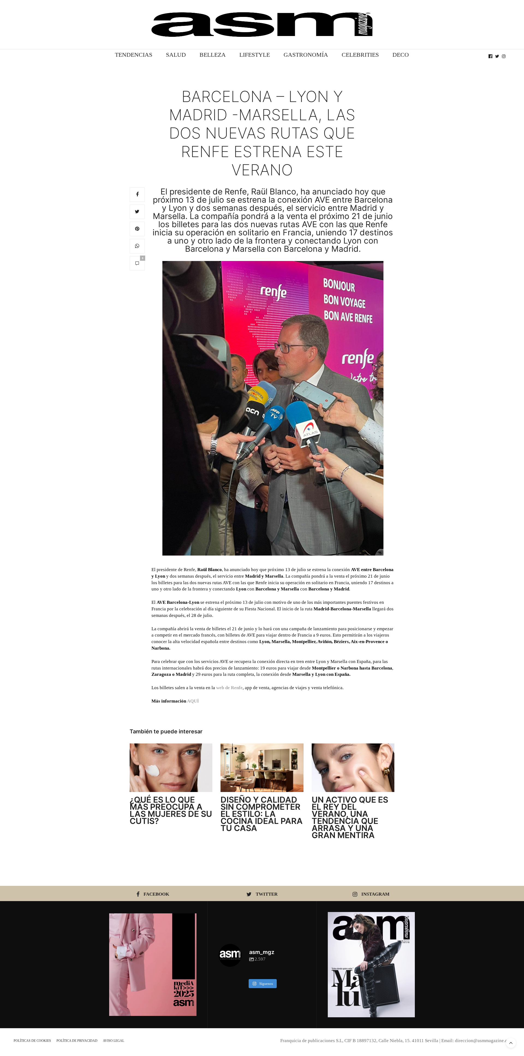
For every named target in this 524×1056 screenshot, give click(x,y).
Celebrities (360, 54)
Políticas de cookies (32, 1041)
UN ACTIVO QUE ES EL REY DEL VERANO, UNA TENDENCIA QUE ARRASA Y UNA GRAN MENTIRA (350, 817)
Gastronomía (306, 54)
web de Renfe (229, 687)
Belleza (213, 54)
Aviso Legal (113, 1041)
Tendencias (133, 54)
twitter (267, 894)
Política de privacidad (76, 1041)
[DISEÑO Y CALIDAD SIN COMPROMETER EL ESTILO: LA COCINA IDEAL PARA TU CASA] (262, 767)
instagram (375, 894)
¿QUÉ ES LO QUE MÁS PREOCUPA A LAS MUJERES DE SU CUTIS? (171, 810)
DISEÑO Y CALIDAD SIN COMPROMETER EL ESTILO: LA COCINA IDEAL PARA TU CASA (262, 814)
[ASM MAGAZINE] (262, 24)
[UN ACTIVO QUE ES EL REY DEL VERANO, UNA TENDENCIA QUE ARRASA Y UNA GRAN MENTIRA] (353, 767)
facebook (156, 894)
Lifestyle (254, 54)
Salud (176, 54)
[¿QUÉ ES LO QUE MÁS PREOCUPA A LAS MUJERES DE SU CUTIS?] (171, 767)
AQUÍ (193, 701)
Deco (400, 54)
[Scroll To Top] (511, 1043)
